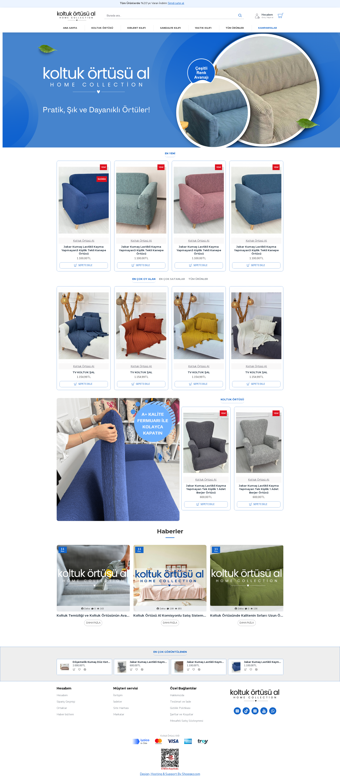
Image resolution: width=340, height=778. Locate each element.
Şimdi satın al (112, 3)
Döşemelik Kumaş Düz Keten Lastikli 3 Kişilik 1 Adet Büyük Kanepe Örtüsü (91, 662)
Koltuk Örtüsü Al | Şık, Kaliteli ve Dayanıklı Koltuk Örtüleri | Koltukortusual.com (169, 616)
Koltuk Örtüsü (232, 399)
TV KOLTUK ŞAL (84, 372)
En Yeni (170, 153)
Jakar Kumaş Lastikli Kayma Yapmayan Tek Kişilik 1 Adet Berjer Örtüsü (206, 489)
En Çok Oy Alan (143, 279)
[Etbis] (170, 759)
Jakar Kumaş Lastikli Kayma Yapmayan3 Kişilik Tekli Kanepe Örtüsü (83, 250)
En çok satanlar (172, 279)
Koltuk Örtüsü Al (83, 241)
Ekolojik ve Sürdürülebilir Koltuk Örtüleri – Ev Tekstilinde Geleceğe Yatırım (93, 616)
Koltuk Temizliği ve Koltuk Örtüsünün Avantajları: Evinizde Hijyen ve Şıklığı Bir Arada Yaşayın (246, 616)
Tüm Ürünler (198, 279)
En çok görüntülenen (170, 651)
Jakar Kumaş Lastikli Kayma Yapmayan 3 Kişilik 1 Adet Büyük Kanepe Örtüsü (141, 250)
